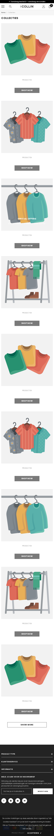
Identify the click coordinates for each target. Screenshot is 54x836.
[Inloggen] (43, 6)
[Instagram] (10, 800)
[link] (27, 49)
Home (3, 13)
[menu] (2, 6)
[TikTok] (17, 800)
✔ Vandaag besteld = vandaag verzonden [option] (27, 1)
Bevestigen (43, 791)
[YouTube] (24, 800)
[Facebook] (3, 800)
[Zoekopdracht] (10, 6)
